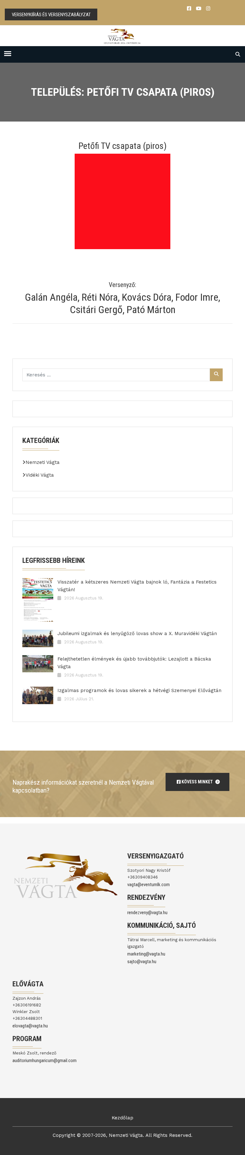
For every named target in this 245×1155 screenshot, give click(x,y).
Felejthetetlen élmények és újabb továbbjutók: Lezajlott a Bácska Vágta (134, 662)
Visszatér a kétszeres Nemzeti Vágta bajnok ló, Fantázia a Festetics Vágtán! (137, 585)
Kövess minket (197, 781)
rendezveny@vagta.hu (147, 912)
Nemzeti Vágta (43, 462)
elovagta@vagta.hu (30, 1026)
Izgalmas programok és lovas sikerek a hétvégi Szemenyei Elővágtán (139, 690)
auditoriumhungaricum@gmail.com (44, 1060)
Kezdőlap (122, 1118)
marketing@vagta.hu (146, 954)
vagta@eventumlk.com (148, 884)
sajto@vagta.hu (141, 961)
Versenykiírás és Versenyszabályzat (51, 15)
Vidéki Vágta (40, 475)
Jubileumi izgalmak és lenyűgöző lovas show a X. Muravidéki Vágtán (137, 633)
